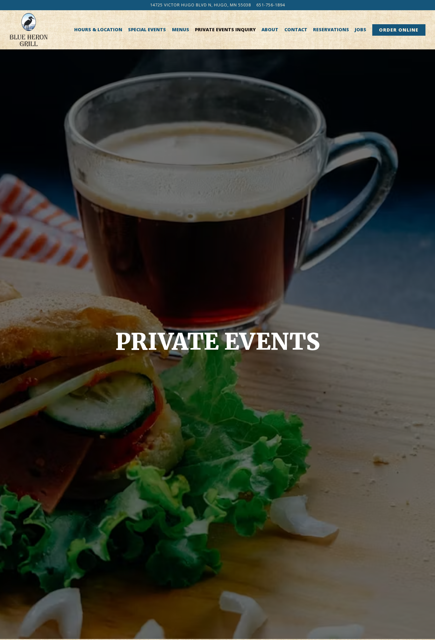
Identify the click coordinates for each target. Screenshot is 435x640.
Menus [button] (180, 29)
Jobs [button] (360, 29)
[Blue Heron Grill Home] (29, 29)
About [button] (269, 29)
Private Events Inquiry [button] (225, 29)
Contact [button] (295, 29)
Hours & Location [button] (98, 29)
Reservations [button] (331, 29)
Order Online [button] (398, 30)
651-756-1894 (270, 5)
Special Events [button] (147, 29)
